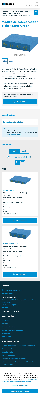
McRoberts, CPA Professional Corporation (18, 300)
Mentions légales (8, 355)
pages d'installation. (15, 134)
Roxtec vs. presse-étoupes (12, 330)
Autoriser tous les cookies (20, 391)
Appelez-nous (7, 293)
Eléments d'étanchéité (10, 13)
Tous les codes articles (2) (20, 157)
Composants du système (19, 11)
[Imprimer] (36, 12)
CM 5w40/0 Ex (8, 190)
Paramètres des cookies (20, 385)
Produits (5, 11)
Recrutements (7, 352)
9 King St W (6, 302)
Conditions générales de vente (14, 358)
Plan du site (6, 337)
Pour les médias (8, 349)
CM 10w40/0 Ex (9, 244)
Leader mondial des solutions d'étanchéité (18, 345)
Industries (5, 320)
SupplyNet (6, 333)
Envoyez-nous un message (12, 290)
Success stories (8, 327)
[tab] (20, 122)
